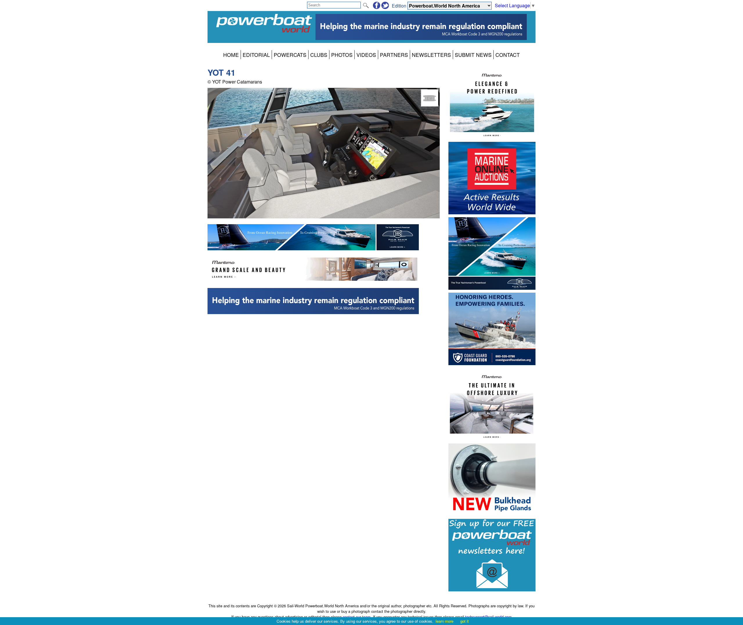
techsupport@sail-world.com (488, 616)
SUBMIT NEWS (473, 54)
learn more (444, 621)
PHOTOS (342, 54)
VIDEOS (366, 54)
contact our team (357, 616)
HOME (231, 54)
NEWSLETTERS (431, 54)
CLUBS (318, 54)
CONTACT (507, 54)
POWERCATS (290, 54)
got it (464, 621)
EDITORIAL (256, 54)
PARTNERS (394, 54)
